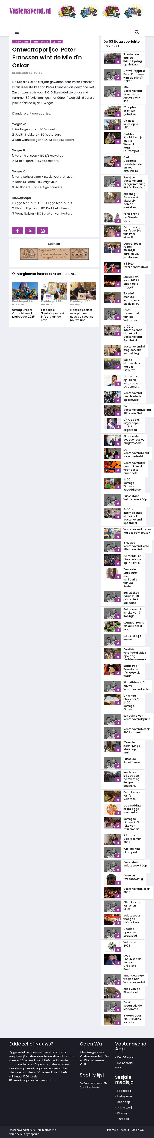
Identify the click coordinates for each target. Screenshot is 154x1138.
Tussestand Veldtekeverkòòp (135, 497)
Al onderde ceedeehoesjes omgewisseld (133, 439)
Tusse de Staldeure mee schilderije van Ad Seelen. (130, 577)
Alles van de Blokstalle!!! (131, 990)
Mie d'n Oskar (21, 41)
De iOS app (125, 1057)
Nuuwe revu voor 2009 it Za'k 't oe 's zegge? (131, 282)
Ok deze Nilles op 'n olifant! (130, 124)
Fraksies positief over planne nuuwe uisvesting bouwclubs (82, 315)
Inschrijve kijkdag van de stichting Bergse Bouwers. (131, 779)
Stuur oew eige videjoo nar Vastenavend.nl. (134, 979)
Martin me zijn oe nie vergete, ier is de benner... (132, 381)
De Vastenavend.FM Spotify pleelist (93, 1085)
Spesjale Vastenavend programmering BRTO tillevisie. (134, 182)
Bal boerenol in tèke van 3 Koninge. (132, 612)
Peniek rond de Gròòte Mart (131, 217)
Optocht (57, 41)
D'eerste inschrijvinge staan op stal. (131, 747)
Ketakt (124, 1130)
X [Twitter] (124, 1107)
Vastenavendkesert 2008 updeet (136, 730)
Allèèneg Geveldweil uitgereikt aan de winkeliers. (130, 200)
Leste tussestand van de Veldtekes (131, 315)
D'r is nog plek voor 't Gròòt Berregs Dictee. (131, 702)
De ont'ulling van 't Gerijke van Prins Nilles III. (132, 232)
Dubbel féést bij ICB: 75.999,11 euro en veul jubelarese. (132, 250)
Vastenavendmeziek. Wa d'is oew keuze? (137, 531)
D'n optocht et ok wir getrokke (131, 110)
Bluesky (122, 1113)
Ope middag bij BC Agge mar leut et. (132, 809)
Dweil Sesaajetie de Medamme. (132, 1005)
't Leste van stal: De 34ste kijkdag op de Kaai (132, 59)
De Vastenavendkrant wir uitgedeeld (136, 453)
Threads (123, 1119)
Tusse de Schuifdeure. (131, 760)
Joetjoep (123, 1102)
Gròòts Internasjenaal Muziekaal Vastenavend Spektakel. (133, 333)
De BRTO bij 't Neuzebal (132, 637)
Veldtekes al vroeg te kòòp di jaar (131, 919)
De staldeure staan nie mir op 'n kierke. (132, 559)
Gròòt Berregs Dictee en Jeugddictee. (132, 485)
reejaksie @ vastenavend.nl (31, 1080)
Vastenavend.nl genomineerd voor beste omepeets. (134, 468)
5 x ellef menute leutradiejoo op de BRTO (131, 299)
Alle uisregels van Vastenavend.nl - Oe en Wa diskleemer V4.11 (94, 1058)
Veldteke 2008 (129, 944)
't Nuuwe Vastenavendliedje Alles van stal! (136, 546)
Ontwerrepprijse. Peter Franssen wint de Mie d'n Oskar (47, 57)
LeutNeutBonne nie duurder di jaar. (133, 626)
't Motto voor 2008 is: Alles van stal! (132, 1019)
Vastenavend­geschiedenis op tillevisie (133, 396)
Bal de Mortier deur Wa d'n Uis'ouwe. (131, 365)
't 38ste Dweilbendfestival (135, 265)
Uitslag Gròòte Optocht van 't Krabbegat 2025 (23, 313)
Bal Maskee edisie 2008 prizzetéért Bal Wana (131, 598)
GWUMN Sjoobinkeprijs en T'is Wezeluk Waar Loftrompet (132, 142)
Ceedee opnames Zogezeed (130, 932)
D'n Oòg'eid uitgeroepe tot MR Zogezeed (131, 425)
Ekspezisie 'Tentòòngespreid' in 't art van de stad (53, 315)
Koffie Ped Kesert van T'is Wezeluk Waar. (131, 671)
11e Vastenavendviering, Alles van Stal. (137, 409)
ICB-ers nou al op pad (131, 850)
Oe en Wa (138, 1130)
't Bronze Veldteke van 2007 (132, 839)
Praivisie (112, 1130)
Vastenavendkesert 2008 (136, 890)
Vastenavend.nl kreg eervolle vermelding (134, 350)
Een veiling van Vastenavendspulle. (137, 717)
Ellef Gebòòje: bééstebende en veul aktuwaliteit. (132, 164)
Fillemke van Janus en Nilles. (131, 905)
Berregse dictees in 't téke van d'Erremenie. (131, 824)
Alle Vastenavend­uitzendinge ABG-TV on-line (133, 94)
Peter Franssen (40, 41)
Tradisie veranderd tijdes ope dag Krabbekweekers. (135, 654)
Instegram (124, 1096)
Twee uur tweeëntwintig (133, 877)
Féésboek (124, 1091)
